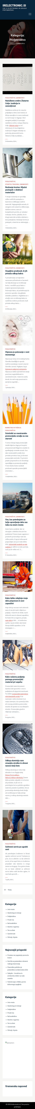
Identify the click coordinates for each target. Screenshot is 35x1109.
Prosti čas (10, 920)
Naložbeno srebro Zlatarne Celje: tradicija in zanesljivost (17, 103)
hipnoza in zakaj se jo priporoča (15, 369)
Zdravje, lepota (12, 937)
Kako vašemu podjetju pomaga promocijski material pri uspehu (15, 679)
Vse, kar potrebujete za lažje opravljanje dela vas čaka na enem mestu (16, 522)
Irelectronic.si (14, 5)
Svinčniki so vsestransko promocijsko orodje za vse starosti (16, 436)
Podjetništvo (10, 98)
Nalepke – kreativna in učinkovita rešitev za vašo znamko (15, 975)
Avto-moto (11, 909)
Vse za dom (11, 930)
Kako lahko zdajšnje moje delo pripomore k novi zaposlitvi (16, 601)
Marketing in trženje (13, 427)
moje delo (8, 620)
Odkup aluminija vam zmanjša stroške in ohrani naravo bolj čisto (16, 763)
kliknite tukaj (13, 125)
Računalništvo (12, 923)
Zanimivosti (20, 98)
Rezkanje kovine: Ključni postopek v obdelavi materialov (16, 190)
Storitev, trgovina (12, 184)
